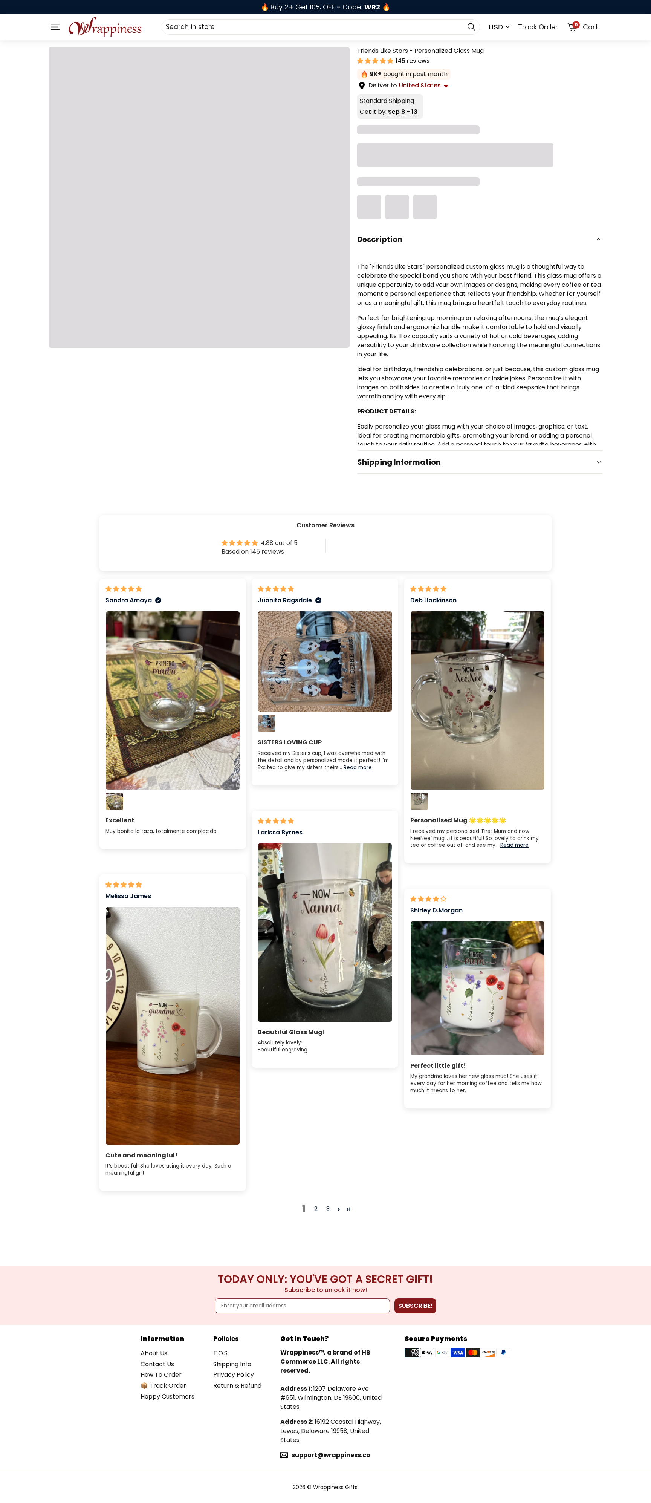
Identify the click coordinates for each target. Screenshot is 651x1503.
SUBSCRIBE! (415, 1305)
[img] (123, 589)
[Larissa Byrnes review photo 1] (325, 932)
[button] (376, 61)
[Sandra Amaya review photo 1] (172, 700)
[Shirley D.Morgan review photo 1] (477, 988)
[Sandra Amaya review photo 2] (114, 801)
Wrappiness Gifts (335, 1487)
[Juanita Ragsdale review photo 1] (325, 661)
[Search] (471, 27)
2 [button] (316, 1209)
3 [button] (328, 1209)
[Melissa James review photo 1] (172, 1026)
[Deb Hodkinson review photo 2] (419, 801)
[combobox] (321, 27)
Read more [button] (358, 767)
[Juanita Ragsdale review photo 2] (267, 723)
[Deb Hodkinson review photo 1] (477, 700)
